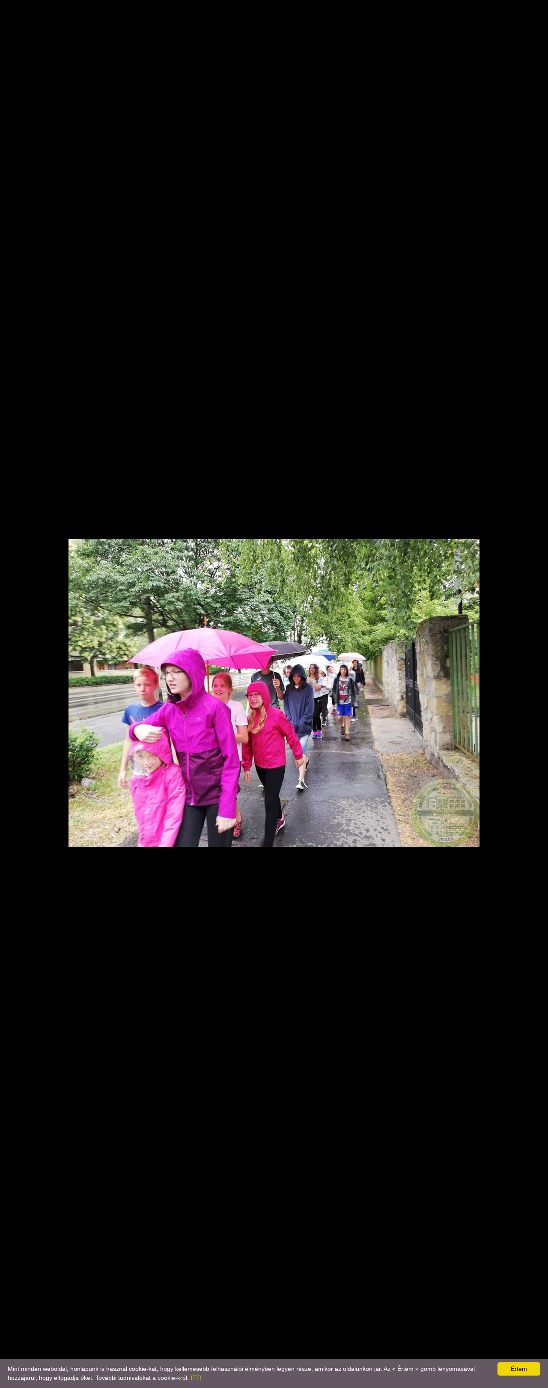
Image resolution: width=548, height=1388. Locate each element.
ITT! (196, 1377)
